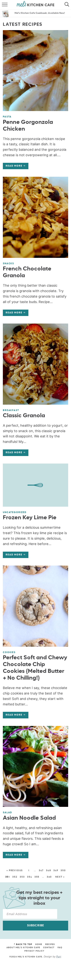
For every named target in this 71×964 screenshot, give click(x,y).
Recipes (50, 944)
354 (29, 877)
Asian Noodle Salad (29, 818)
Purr (58, 956)
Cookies (9, 652)
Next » (60, 877)
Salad (7, 813)
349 (55, 871)
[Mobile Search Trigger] (67, 4)
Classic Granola (24, 416)
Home (38, 944)
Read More (12, 167)
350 (63, 871)
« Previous (14, 871)
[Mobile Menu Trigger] (3, 4)
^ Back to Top (23, 944)
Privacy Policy (34, 951)
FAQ (60, 947)
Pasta (7, 117)
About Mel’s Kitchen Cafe (23, 947)
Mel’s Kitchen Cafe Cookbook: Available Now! (40, 13)
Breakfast (11, 410)
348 (48, 871)
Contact (49, 947)
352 (14, 877)
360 (49, 877)
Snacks (8, 264)
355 (36, 877)
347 (41, 871)
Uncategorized (14, 512)
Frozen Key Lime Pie (29, 518)
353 (22, 877)
